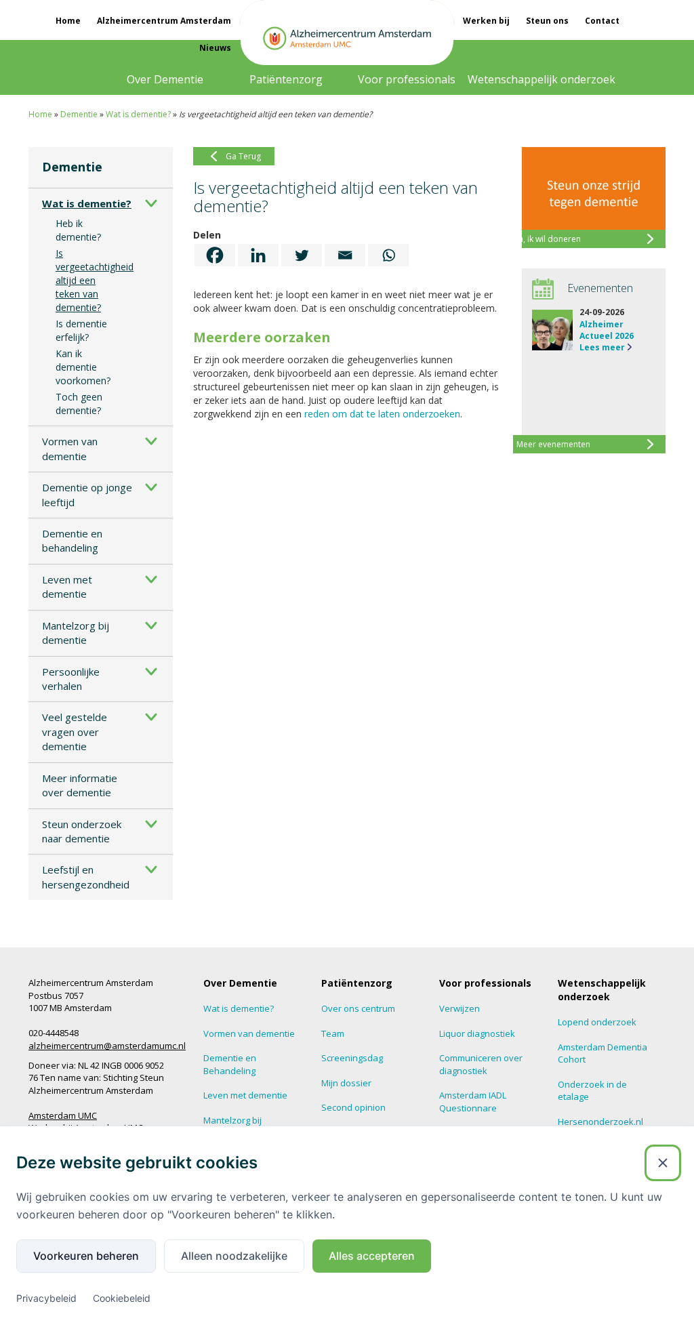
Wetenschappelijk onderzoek (541, 79)
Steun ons (547, 20)
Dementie (79, 114)
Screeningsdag (352, 1058)
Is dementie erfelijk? (81, 330)
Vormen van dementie (70, 448)
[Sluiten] (663, 1163)
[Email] (345, 255)
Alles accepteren (372, 1255)
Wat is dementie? (138, 114)
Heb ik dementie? (78, 230)
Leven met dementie (67, 586)
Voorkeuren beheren (86, 1255)
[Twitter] (301, 255)
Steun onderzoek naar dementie (81, 831)
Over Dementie (165, 79)
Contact (602, 20)
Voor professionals (406, 79)
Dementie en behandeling (72, 540)
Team (332, 1033)
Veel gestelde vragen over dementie (74, 731)
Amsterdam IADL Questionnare (472, 1101)
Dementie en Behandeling (229, 1064)
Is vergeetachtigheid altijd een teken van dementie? (95, 280)
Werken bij (486, 20)
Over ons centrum (358, 1008)
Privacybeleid (46, 1298)
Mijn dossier (346, 1083)
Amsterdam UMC (62, 1115)
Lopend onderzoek (597, 1022)
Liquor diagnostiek (477, 1033)
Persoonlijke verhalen (71, 679)
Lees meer (602, 347)
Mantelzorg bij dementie (75, 632)
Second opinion (353, 1107)
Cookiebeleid (121, 1298)
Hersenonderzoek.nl (600, 1121)
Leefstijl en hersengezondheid (85, 876)
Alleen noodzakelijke (234, 1255)
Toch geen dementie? (79, 403)
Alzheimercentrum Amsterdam (164, 20)
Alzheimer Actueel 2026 (606, 330)
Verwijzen (459, 1008)
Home (68, 20)
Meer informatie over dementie (79, 785)
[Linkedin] (258, 255)
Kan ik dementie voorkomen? (83, 367)
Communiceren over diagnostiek (481, 1064)
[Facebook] (215, 255)
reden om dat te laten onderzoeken (382, 413)
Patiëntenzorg (286, 79)
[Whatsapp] (388, 255)
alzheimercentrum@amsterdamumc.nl (107, 1046)
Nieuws (215, 48)
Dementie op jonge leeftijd (87, 494)
